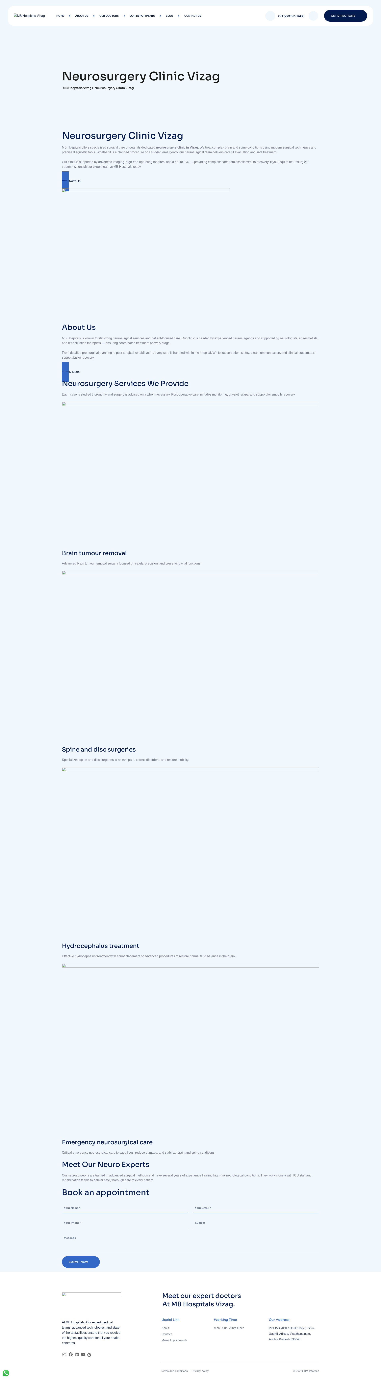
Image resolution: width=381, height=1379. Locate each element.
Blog (169, 15)
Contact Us (192, 15)
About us (81, 15)
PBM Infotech (310, 1370)
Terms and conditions (174, 1370)
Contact (167, 1334)
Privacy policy (200, 1370)
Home (60, 15)
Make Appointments (174, 1340)
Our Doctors (109, 15)
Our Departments (142, 15)
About (165, 1328)
